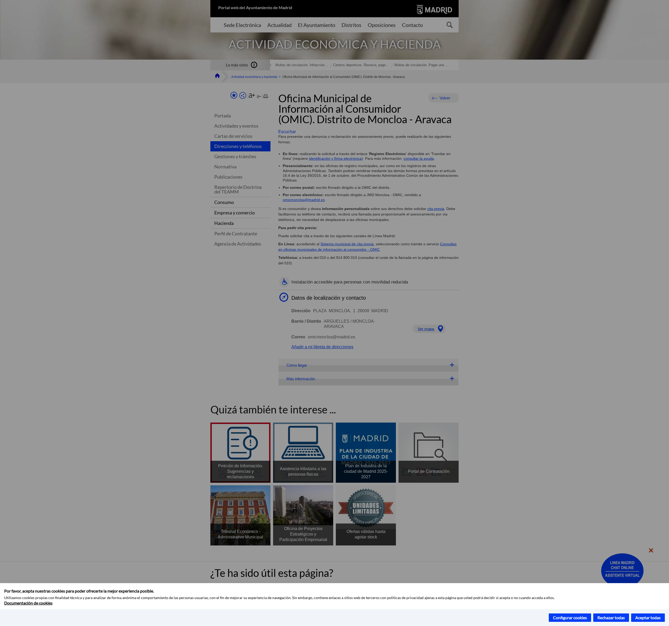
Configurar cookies (570, 617)
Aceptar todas (648, 617)
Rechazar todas (611, 617)
